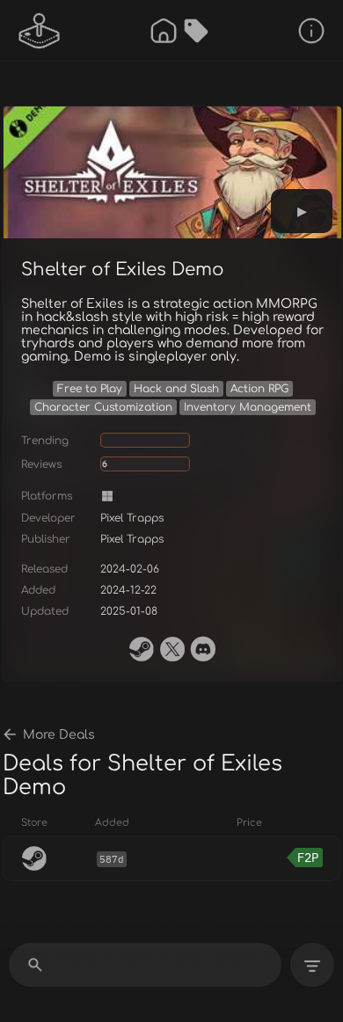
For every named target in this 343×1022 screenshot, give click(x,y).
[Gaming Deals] (196, 31)
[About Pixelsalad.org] (311, 31)
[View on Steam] (142, 649)
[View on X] (172, 649)
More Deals (59, 734)
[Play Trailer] (301, 211)
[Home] (164, 31)
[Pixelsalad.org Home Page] (40, 31)
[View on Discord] (203, 649)
